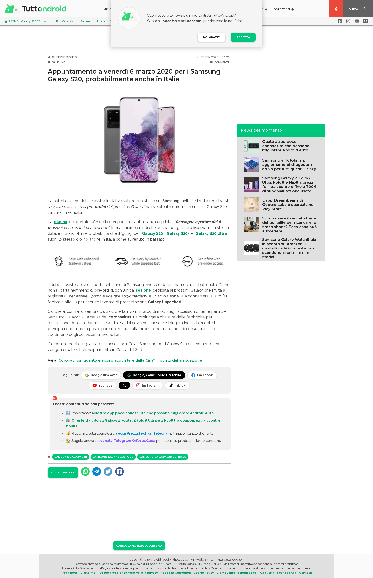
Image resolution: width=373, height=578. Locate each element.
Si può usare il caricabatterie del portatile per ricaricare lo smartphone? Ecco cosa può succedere (289, 224)
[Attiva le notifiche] (336, 8)
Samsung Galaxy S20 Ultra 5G (162, 457)
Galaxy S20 (152, 233)
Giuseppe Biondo (64, 57)
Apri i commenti (63, 472)
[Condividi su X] (108, 471)
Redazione (69, 572)
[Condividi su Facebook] (119, 471)
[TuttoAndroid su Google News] (364, 21)
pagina (60, 221)
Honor (101, 21)
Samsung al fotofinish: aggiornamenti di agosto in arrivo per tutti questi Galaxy (289, 164)
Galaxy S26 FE (30, 21)
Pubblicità (266, 572)
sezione (143, 290)
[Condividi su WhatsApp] (85, 471)
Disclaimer (88, 572)
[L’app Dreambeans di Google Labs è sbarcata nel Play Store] (251, 204)
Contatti (305, 572)
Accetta (243, 37)
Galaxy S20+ (178, 233)
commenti (221, 62)
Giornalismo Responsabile (236, 572)
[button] (283, 10)
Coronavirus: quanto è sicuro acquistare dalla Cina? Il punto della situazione (130, 360)
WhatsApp (69, 21)
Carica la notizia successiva (139, 545)
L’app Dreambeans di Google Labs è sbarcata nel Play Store (288, 204)
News (108, 9)
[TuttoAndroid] (36, 8)
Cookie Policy (203, 572)
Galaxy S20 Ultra (211, 233)
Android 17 (51, 21)
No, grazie (211, 37)
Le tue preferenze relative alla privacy (128, 572)
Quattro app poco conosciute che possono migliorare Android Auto (153, 413)
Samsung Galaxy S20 (71, 457)
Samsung (86, 21)
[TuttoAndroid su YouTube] (356, 21)
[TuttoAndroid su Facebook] (339, 21)
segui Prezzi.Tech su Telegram (143, 433)
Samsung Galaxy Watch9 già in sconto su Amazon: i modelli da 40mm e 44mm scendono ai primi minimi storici (289, 248)
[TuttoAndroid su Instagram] (347, 21)
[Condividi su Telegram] (96, 471)
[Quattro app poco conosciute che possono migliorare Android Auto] (251, 145)
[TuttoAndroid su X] (124, 385)
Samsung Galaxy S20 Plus (113, 457)
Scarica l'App (287, 572)
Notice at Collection (175, 572)
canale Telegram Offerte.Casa (127, 440)
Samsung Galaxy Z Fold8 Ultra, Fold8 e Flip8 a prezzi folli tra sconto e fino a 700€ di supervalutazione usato (289, 184)
